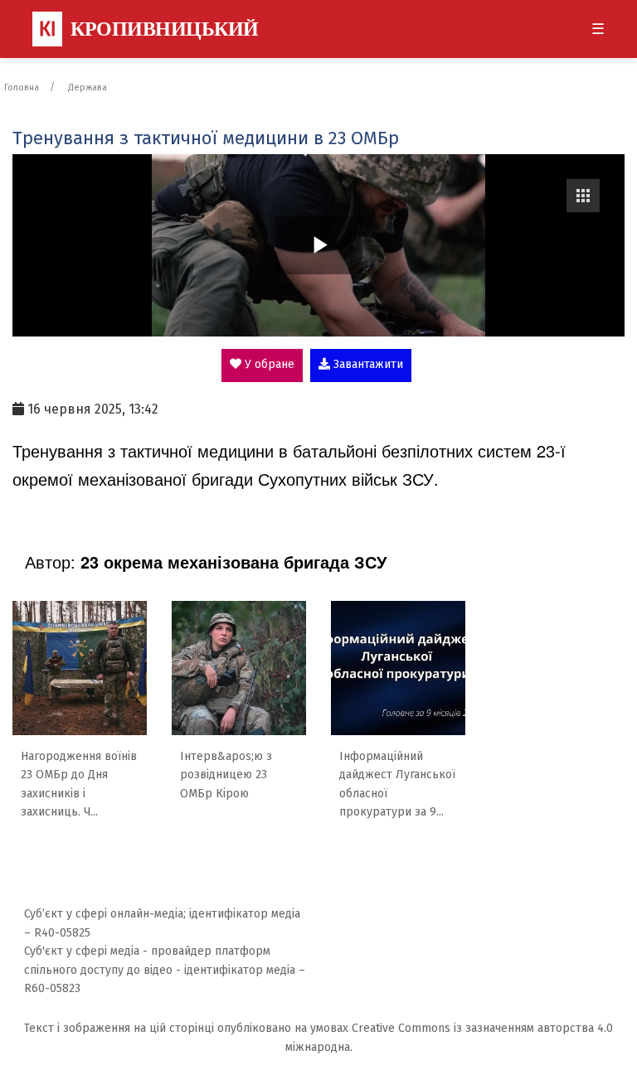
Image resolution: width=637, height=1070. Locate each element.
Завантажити (366, 364)
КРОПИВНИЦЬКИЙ (149, 29)
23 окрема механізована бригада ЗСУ (233, 562)
